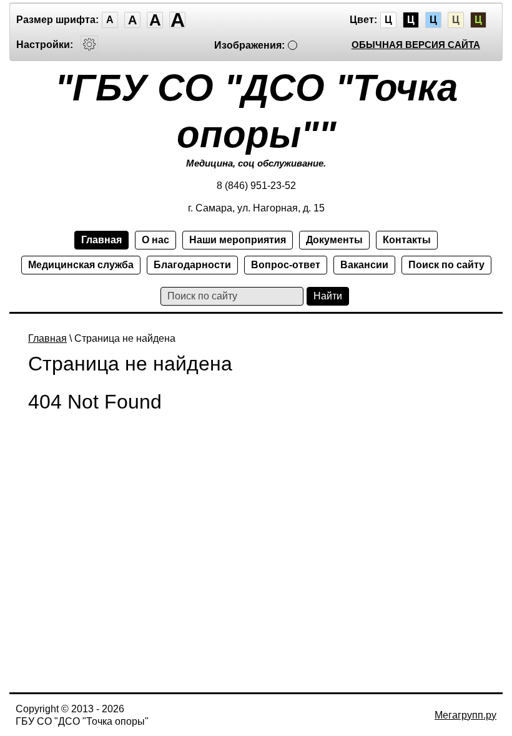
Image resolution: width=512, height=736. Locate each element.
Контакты (407, 240)
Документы (334, 240)
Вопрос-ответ (285, 264)
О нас (155, 240)
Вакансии (364, 264)
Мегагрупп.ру (465, 715)
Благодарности (192, 264)
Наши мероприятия (237, 240)
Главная (101, 240)
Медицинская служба (81, 264)
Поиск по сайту (446, 264)
